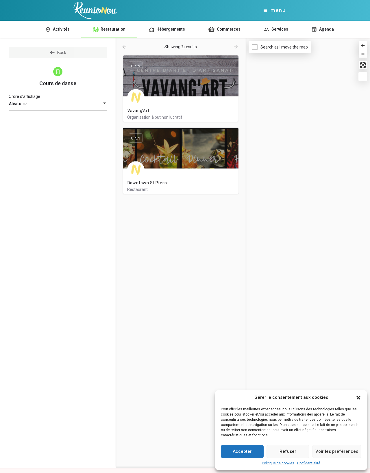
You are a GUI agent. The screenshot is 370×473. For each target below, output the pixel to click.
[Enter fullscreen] (363, 65)
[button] (358, 398)
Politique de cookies (278, 463)
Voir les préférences (336, 451)
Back (61, 52)
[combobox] (58, 104)
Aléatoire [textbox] (18, 103)
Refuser (288, 451)
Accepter (242, 451)
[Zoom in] (363, 45)
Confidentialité (308, 463)
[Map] (308, 253)
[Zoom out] (363, 54)
